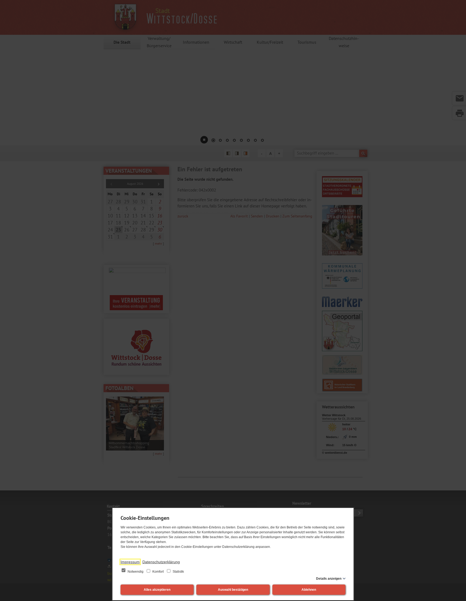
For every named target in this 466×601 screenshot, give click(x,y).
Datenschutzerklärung (161, 562)
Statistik (178, 571)
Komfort (158, 571)
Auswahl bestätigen (233, 590)
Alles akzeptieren (157, 590)
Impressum (130, 562)
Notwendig (135, 571)
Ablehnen (308, 590)
